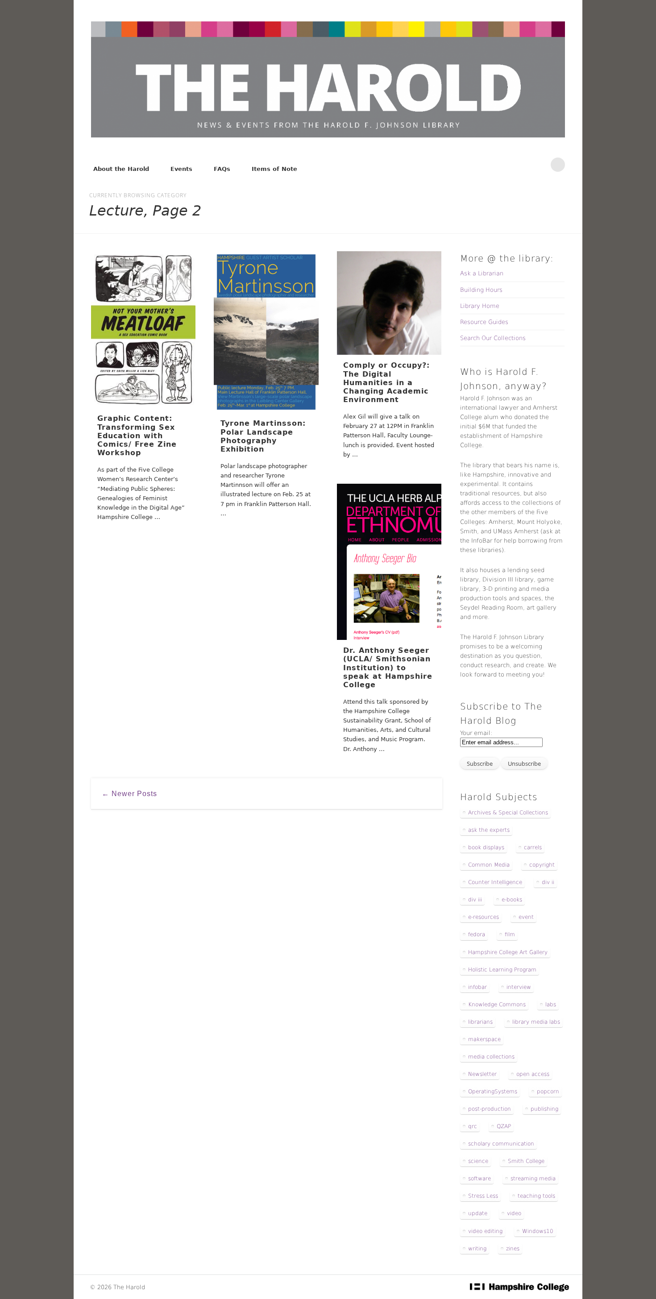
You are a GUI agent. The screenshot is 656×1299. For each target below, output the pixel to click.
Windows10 (537, 1231)
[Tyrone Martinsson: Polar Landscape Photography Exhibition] (266, 332)
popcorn (548, 1091)
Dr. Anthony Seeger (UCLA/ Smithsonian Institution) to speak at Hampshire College (387, 667)
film (510, 934)
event (526, 917)
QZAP (504, 1126)
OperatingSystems (492, 1091)
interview (519, 987)
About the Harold (121, 169)
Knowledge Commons (497, 1004)
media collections (491, 1057)
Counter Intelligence (495, 882)
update (477, 1213)
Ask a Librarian (481, 273)
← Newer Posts (129, 793)
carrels (533, 847)
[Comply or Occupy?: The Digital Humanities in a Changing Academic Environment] (389, 303)
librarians (480, 1022)
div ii (548, 882)
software (479, 1178)
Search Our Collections (493, 338)
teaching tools (536, 1196)
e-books (512, 899)
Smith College (526, 1161)
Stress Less (483, 1196)
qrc (472, 1126)
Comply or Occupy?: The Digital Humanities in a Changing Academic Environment (386, 382)
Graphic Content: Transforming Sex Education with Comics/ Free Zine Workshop (137, 435)
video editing (485, 1231)
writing (477, 1248)
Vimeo (539, 165)
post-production (489, 1109)
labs (550, 1004)
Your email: (476, 733)
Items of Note (274, 169)
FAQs (222, 169)
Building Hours (481, 289)
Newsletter (482, 1074)
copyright (542, 865)
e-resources (483, 917)
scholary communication (501, 1144)
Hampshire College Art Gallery (508, 952)
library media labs (536, 1022)
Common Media (489, 865)
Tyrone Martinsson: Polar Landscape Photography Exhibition (263, 436)
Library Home (479, 306)
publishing (544, 1109)
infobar (477, 987)
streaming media (533, 1178)
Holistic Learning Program (502, 970)
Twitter (521, 165)
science (478, 1161)
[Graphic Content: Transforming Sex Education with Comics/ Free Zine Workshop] (143, 329)
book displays (486, 847)
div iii (475, 899)
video (514, 1213)
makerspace (484, 1039)
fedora (476, 934)
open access (532, 1074)
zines (512, 1248)
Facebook (502, 165)
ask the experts (489, 830)
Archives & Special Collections (508, 812)
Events (181, 169)
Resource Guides (484, 322)
